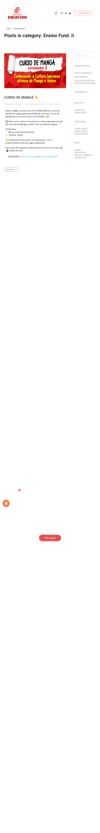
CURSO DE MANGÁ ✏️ (21, 97)
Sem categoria (81, 133)
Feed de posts (80, 152)
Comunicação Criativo (37, 104)
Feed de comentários (83, 155)
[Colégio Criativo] (19, 13)
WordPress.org (80, 157)
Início (8, 29)
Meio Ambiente (81, 76)
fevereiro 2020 (80, 112)
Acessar (78, 149)
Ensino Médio (81, 131)
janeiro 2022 (80, 110)
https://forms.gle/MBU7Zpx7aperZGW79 (39, 156)
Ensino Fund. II (55, 104)
